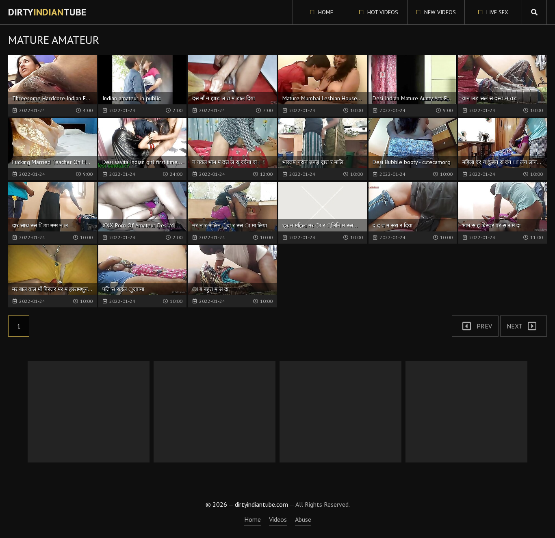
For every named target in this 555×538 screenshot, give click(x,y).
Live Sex (496, 12)
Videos (278, 519)
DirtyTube (47, 12)
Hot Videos (382, 12)
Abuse (303, 519)
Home (325, 12)
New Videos (439, 12)
